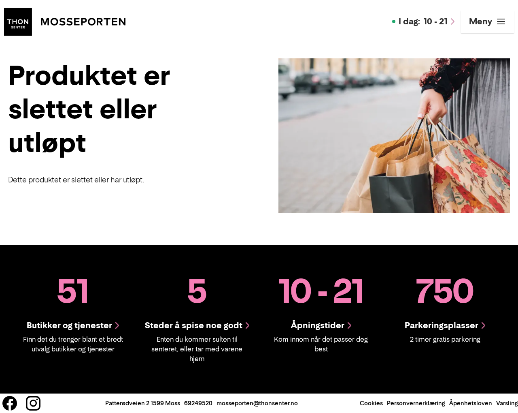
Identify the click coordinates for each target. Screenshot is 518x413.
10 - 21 (423, 21)
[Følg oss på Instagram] (33, 403)
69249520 (198, 403)
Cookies (371, 403)
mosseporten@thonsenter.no (257, 403)
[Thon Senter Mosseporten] (64, 21)
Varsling (507, 403)
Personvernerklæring (416, 403)
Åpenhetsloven (470, 403)
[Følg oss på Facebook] (9, 403)
